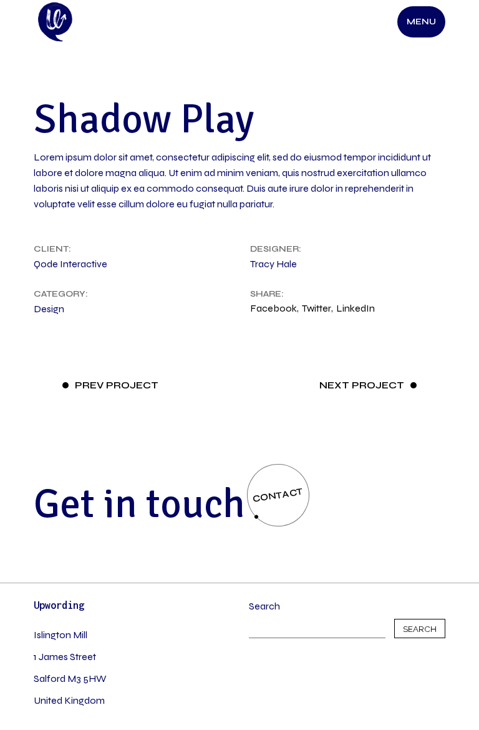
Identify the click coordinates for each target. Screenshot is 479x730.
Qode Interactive (70, 264)
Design (49, 309)
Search (264, 606)
